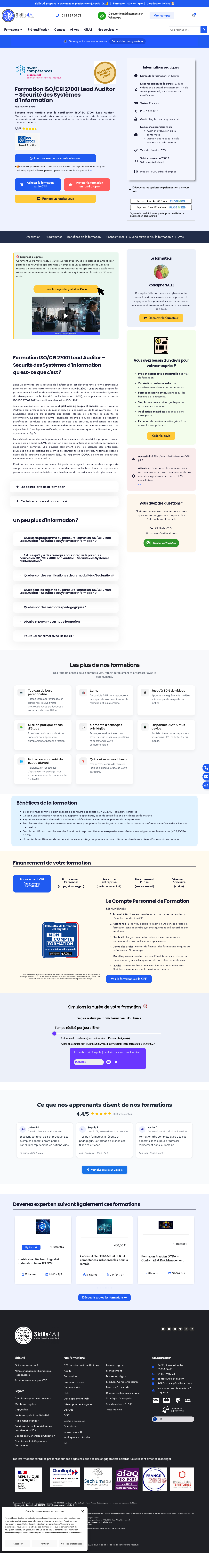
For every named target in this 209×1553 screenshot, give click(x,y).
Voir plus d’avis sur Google (107, 1170)
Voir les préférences (71, 1543)
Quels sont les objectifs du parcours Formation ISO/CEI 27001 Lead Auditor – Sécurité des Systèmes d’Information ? (65, 591)
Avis (181, 237)
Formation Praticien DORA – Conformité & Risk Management (101, 1258)
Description (32, 237)
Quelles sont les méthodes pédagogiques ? (55, 607)
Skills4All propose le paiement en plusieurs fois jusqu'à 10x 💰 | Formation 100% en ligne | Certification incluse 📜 (104, 3)
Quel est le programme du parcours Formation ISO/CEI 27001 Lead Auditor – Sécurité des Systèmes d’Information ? (65, 539)
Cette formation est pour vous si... (45, 501)
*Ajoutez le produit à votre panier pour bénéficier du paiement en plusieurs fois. (157, 214)
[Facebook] (174, 1329)
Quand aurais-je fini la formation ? (151, 237)
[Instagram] (186, 1329)
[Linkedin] (163, 1329)
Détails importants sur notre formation (52, 621)
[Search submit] (204, 29)
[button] (82, 1511)
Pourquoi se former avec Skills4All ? (49, 636)
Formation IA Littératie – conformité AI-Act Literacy (164, 1258)
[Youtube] (169, 1329)
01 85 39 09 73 (71, 16)
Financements (115, 237)
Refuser (45, 1543)
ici (91, 170)
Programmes (54, 237)
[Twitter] (180, 1329)
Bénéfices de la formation (84, 237)
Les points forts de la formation (43, 487)
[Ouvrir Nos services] (116, 29)
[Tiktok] (191, 1329)
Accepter (18, 1543)
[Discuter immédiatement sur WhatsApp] (102, 16)
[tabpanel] (104, 940)
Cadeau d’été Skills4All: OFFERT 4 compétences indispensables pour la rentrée (42, 1260)
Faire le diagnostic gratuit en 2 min (66, 289)
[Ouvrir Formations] (21, 29)
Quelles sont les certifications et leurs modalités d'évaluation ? (69, 575)
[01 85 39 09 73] (57, 15)
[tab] (32, 883)
